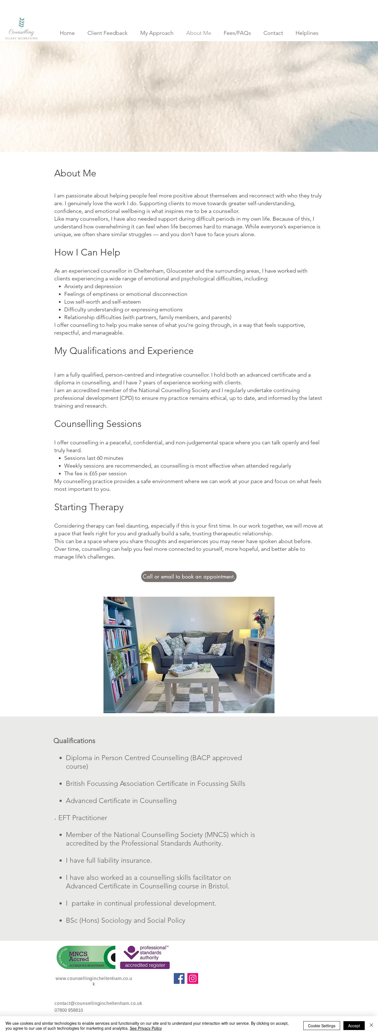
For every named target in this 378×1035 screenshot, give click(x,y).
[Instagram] (192, 978)
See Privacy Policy (146, 1028)
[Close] (371, 1026)
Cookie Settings (321, 1025)
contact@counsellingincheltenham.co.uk (98, 1003)
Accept (354, 1025)
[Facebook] (179, 978)
